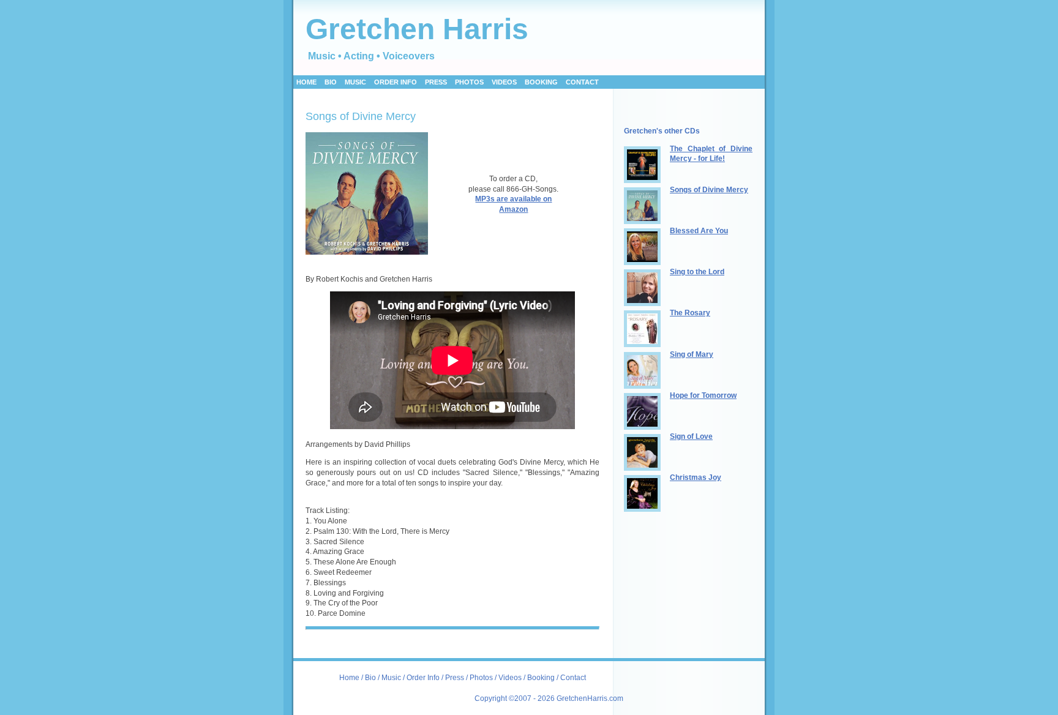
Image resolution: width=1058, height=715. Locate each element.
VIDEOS (504, 82)
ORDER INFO (395, 82)
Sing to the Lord (697, 272)
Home (306, 82)
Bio (370, 677)
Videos (510, 677)
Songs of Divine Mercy (709, 189)
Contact (582, 82)
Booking (541, 677)
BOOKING (541, 82)
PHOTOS (469, 82)
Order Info (424, 677)
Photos (481, 677)
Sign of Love (691, 436)
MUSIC (355, 82)
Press (455, 677)
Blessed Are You (699, 230)
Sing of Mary (691, 354)
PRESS (436, 82)
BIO (331, 82)
